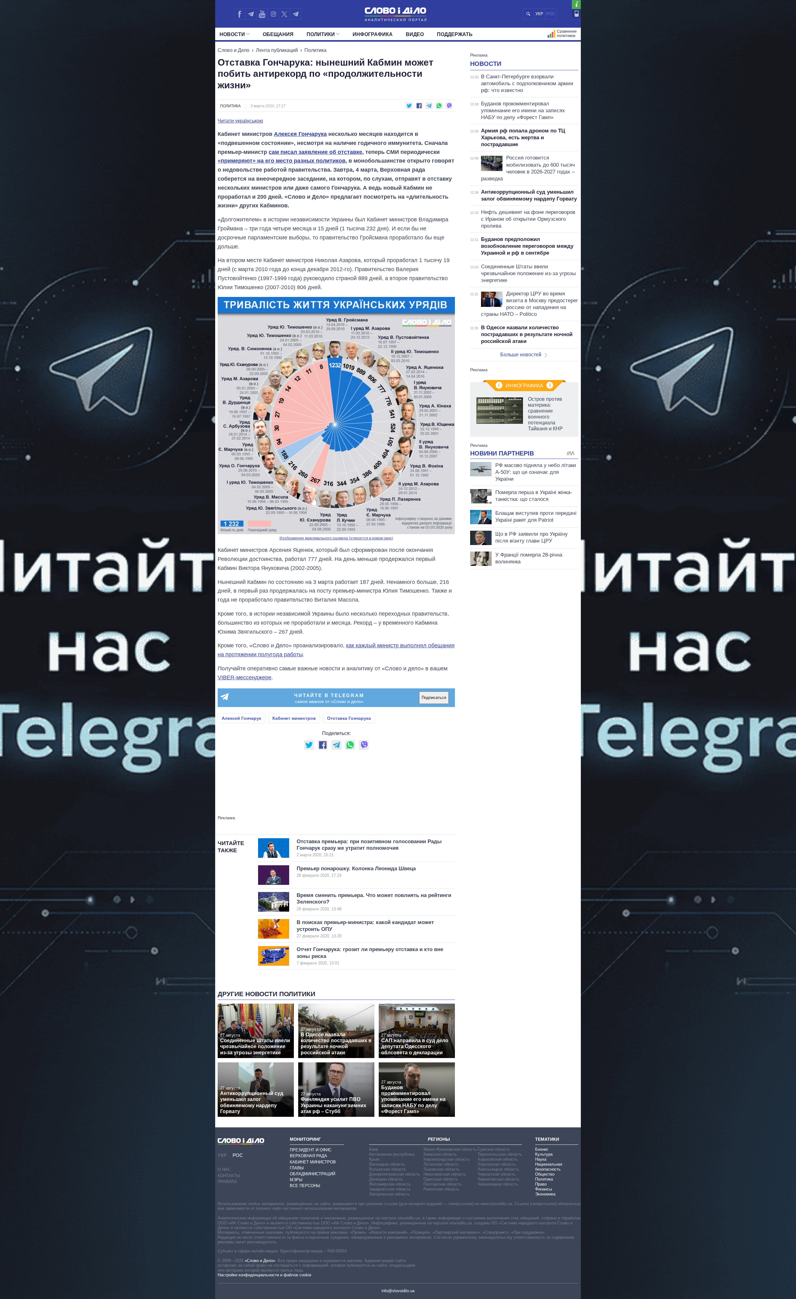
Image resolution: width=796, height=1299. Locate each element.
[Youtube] (261, 14)
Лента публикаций (277, 50)
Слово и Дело (233, 50)
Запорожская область (389, 1194)
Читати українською (240, 120)
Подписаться (434, 697)
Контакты (229, 1175)
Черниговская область (499, 1179)
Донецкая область (386, 1179)
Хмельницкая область (498, 1169)
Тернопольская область (500, 1154)
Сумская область (494, 1149)
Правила (227, 1181)
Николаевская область (444, 1174)
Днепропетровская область (394, 1174)
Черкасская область (497, 1174)
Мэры (296, 1179)
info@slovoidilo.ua (398, 1290)
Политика (315, 50)
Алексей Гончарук (241, 718)
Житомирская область (390, 1184)
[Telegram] (250, 14)
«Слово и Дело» (260, 1260)
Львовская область (441, 1169)
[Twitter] (284, 14)
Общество (544, 1174)
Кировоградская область (446, 1159)
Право (541, 1184)
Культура (544, 1154)
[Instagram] (273, 14)
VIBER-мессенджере (244, 677)
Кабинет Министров (313, 1162)
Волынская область (387, 1169)
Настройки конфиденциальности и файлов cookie (264, 1275)
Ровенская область (441, 1189)
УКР (539, 14)
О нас (224, 1169)
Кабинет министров (294, 718)
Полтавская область (442, 1184)
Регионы (439, 1139)
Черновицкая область (498, 1184)
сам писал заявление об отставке (315, 152)
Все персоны (305, 1185)
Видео (415, 34)
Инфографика (373, 34)
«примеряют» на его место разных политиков (281, 161)
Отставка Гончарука (349, 718)
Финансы (543, 1189)
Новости (232, 34)
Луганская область (441, 1164)
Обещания (278, 34)
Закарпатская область (390, 1189)
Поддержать (455, 34)
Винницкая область (387, 1164)
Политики (321, 34)
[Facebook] (239, 14)
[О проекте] (576, 4)
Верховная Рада (308, 1155)
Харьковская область (498, 1159)
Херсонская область (497, 1164)
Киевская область (440, 1154)
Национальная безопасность (548, 1167)
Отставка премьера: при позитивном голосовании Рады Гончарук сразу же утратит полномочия (369, 848)
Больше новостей (520, 354)
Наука (540, 1159)
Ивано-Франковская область (450, 1149)
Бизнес (541, 1149)
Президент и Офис (310, 1150)
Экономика (545, 1194)
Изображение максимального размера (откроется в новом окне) (336, 538)
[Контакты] (576, 13)
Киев (373, 1149)
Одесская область (440, 1179)
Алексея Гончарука (300, 134)
